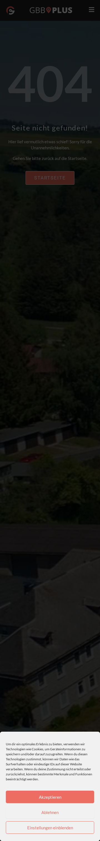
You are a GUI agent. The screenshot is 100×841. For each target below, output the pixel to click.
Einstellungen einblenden (50, 827)
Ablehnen (50, 812)
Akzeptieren (50, 797)
